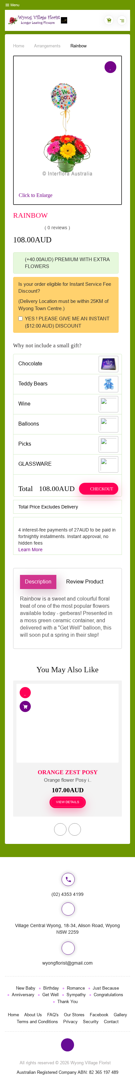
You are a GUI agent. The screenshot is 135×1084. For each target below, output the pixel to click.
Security (91, 1021)
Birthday (51, 988)
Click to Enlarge (35, 195)
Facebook (99, 1014)
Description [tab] (38, 581)
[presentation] (60, 829)
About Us (33, 1014)
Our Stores (74, 1014)
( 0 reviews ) (57, 227)
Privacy (70, 1021)
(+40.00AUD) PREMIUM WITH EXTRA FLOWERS (67, 263)
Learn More (30, 549)
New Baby (25, 988)
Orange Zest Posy (68, 772)
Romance (76, 988)
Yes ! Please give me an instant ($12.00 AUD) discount (67, 322)
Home (18, 45)
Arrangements (47, 45)
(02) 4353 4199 (67, 894)
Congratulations (108, 994)
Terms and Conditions (37, 1021)
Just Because (106, 988)
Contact (111, 1021)
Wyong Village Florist (90, 1062)
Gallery (120, 1014)
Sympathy (76, 994)
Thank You (67, 1001)
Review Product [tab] (84, 581)
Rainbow (78, 45)
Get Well (50, 994)
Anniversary (23, 994)
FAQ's (53, 1014)
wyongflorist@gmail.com (67, 963)
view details (67, 802)
